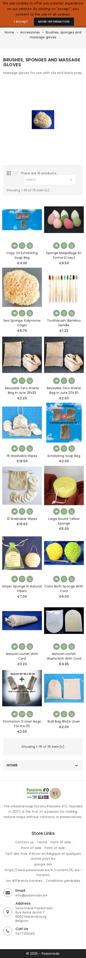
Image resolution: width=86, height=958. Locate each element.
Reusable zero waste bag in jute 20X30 (64, 390)
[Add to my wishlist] (22, 245)
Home (12, 765)
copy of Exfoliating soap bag (22, 255)
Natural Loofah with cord (22, 656)
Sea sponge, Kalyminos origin (22, 322)
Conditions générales (63, 880)
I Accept (21, 21)
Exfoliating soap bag (64, 456)
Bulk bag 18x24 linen (64, 721)
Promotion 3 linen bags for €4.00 (22, 723)
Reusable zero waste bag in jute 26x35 (22, 390)
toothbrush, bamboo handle (64, 322)
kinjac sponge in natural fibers (22, 588)
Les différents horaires (24, 880)
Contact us (24, 842)
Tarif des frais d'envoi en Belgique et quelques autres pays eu (43, 856)
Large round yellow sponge (64, 521)
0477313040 (25, 933)
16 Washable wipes (22, 456)
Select (50, 180)
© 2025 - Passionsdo (43, 953)
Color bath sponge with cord (64, 588)
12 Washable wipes (22, 519)
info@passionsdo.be (31, 895)
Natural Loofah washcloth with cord (64, 656)
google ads (43, 864)
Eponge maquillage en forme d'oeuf (63, 255)
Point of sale (60, 842)
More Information (54, 21)
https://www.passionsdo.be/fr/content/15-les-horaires (43, 872)
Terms (42, 842)
